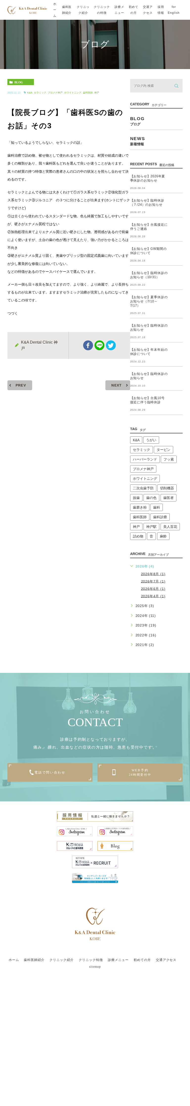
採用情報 (161, 10)
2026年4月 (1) (153, 596)
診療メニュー (119, 10)
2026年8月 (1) (153, 574)
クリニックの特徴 (102, 10)
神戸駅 (151, 527)
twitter (111, 345)
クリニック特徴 (91, 960)
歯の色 (151, 498)
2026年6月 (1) (153, 588)
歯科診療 (160, 517)
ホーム (54, 10)
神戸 (96, 92)
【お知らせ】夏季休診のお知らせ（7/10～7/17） (149, 301)
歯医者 (168, 498)
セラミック (40, 92)
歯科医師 (88, 92)
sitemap (95, 967)
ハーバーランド (145, 459)
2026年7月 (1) (153, 581)
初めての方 (133, 10)
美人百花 (170, 527)
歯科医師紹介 (67, 10)
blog (18, 82)
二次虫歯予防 (143, 488)
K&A (29, 92)
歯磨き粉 (140, 507)
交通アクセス (148, 10)
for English (174, 10)
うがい (151, 440)
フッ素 (169, 459)
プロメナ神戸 (55, 92)
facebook (88, 345)
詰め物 (138, 536)
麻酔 (163, 536)
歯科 (156, 507)
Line (99, 345)
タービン (163, 450)
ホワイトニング (72, 92)
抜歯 (136, 498)
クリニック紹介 (83, 10)
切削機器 (167, 488)
